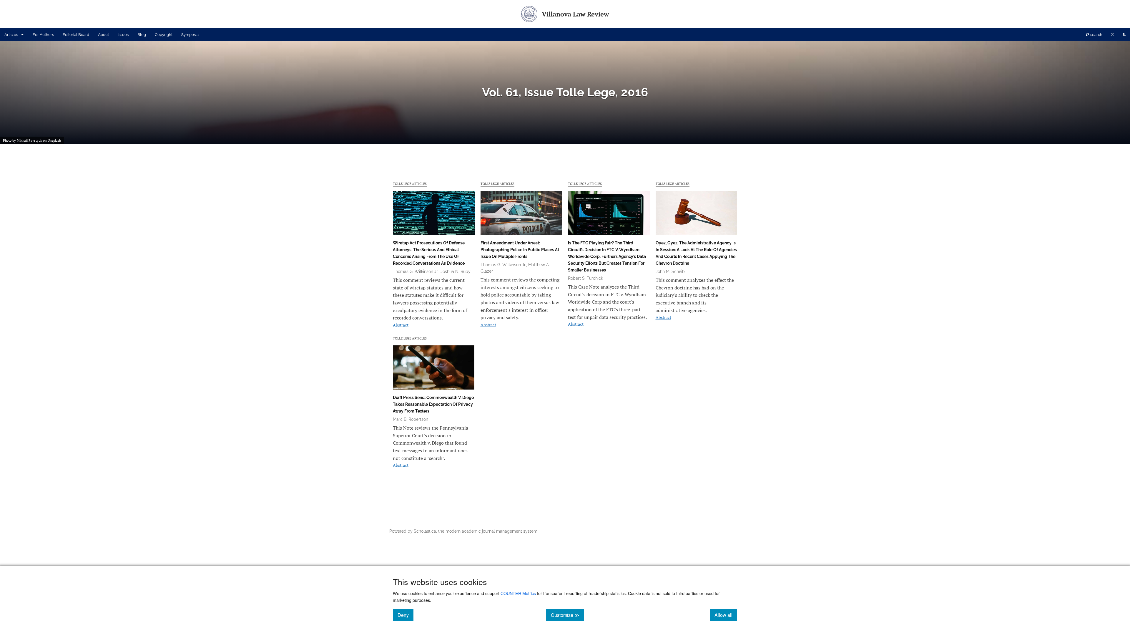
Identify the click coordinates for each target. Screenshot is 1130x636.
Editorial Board (76, 34)
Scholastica (425, 531)
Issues (123, 34)
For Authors (43, 34)
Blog (141, 34)
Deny (405, 614)
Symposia (190, 34)
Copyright (163, 34)
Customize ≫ (567, 614)
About (103, 34)
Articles (11, 34)
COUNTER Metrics (518, 593)
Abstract (400, 325)
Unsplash (54, 140)
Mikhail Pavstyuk (29, 140)
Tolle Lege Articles (410, 183)
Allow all (725, 614)
